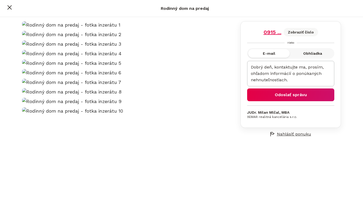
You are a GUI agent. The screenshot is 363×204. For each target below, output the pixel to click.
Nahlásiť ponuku (294, 134)
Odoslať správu (291, 94)
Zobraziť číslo (301, 32)
